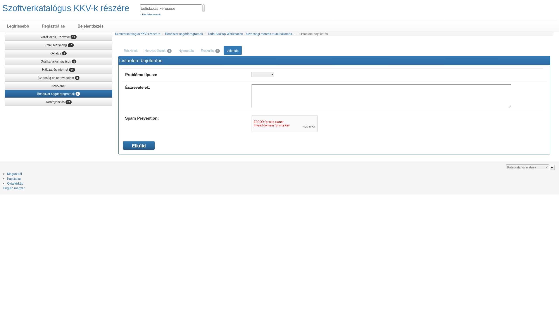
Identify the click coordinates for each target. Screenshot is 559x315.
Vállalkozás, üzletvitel (58, 37)
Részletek (131, 50)
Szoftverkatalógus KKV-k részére (65, 8)
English (8, 188)
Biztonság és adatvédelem (58, 77)
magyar (19, 188)
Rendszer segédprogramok (58, 93)
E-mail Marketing (57, 45)
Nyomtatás (186, 50)
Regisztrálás (53, 26)
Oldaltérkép (15, 183)
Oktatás (57, 53)
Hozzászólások (157, 50)
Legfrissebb (18, 26)
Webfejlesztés (57, 102)
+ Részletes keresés (150, 14)
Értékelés (209, 50)
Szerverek (59, 86)
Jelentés (232, 50)
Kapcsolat (14, 178)
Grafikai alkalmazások (58, 61)
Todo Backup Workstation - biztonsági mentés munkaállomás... (251, 34)
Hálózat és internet (58, 69)
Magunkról (14, 174)
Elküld (139, 145)
